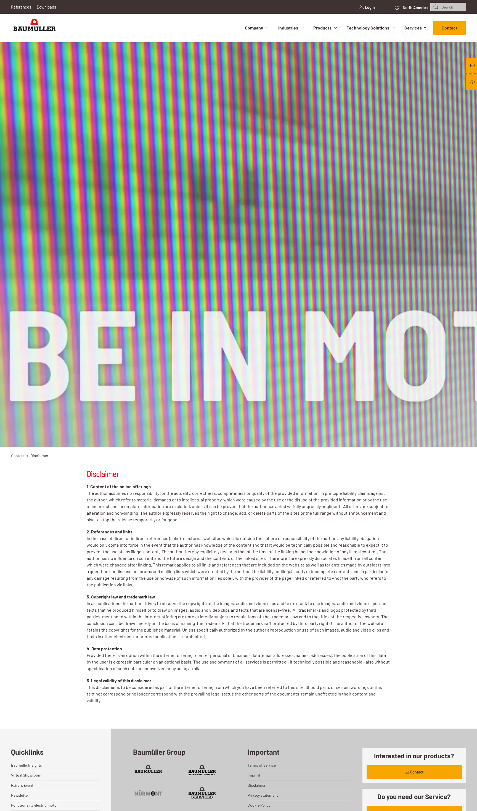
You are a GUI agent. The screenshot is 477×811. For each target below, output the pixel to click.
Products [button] (322, 27)
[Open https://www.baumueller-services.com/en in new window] (202, 793)
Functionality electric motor (34, 805)
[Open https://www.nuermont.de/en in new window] (148, 793)
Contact (449, 27)
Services (413, 27)
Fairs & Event (22, 785)
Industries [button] (288, 27)
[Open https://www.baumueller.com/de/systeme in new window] (202, 771)
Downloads (46, 6)
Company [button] (254, 27)
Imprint (254, 775)
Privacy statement (263, 795)
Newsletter (20, 795)
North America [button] (415, 7)
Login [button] (370, 7)
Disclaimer (257, 785)
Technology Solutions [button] (368, 27)
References (21, 6)
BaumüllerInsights (26, 765)
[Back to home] (34, 28)
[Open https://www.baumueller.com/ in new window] (148, 771)
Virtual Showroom (26, 775)
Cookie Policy (259, 805)
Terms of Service (262, 765)
